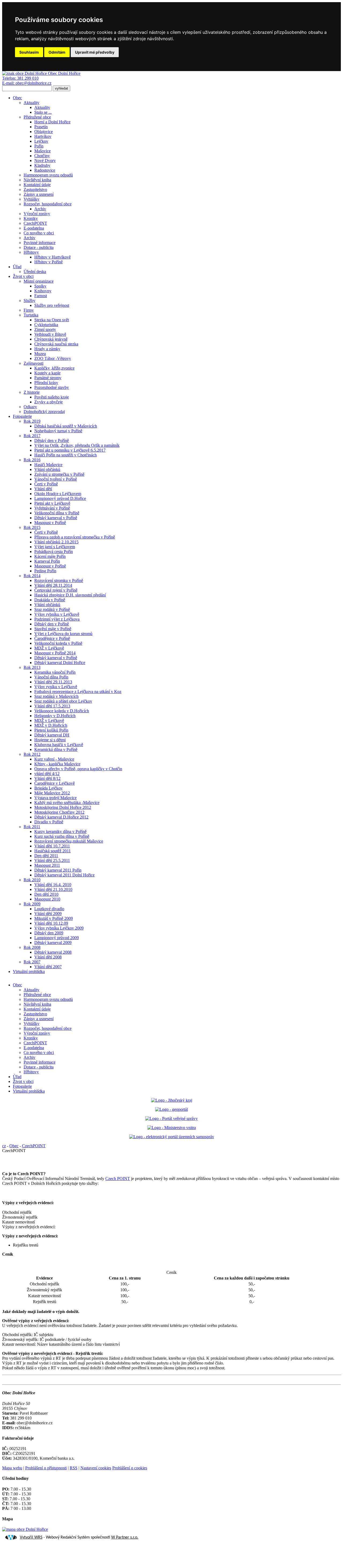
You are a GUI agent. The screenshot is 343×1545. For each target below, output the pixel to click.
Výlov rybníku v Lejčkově (56, 614)
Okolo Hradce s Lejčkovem (57, 493)
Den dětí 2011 (46, 855)
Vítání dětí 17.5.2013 (52, 706)
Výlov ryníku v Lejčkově (55, 686)
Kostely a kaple (47, 373)
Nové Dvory (45, 160)
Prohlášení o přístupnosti (46, 1468)
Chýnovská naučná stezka (56, 344)
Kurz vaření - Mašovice (54, 759)
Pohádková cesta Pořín (53, 551)
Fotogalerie (22, 416)
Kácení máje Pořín (50, 556)
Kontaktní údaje (37, 184)
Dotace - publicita (39, 247)
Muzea (40, 353)
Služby (29, 300)
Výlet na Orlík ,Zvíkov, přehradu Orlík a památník (77, 445)
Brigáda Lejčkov (48, 788)
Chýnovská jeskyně (51, 339)
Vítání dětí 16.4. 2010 (52, 884)
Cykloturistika (46, 324)
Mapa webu (12, 1468)
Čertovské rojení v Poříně (55, 590)
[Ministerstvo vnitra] (171, 1127)
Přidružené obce (37, 117)
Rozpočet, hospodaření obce (48, 204)
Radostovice (44, 170)
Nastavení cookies (95, 1468)
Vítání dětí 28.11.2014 (53, 585)
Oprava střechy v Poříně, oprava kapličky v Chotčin (78, 768)
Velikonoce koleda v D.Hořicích (61, 711)
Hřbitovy (31, 252)
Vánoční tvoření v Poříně (55, 479)
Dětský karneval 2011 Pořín (57, 870)
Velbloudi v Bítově (50, 334)
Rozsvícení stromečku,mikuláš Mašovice (68, 841)
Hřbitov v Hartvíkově (52, 257)
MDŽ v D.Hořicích (50, 725)
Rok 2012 (32, 754)
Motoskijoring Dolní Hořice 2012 (62, 807)
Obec (17, 97)
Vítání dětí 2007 (48, 966)
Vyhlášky (31, 199)
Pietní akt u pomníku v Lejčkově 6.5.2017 (70, 450)
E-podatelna (34, 228)
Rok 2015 (32, 527)
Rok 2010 (32, 879)
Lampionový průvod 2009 (56, 937)
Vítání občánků (47, 469)
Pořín (38, 146)
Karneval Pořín (47, 561)
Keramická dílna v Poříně (55, 749)
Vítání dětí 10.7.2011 (52, 846)
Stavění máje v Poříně (52, 628)
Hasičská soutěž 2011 (52, 851)
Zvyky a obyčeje (48, 402)
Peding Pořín (45, 571)
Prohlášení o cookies (129, 1468)
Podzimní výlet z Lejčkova (57, 619)
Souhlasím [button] (29, 52)
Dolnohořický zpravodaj (44, 411)
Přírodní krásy (46, 382)
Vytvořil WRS (31, 1537)
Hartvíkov (42, 136)
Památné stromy (47, 377)
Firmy (29, 310)
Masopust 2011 (47, 865)
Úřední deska (35, 271)
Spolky (40, 286)
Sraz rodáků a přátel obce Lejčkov (63, 701)
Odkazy (30, 406)
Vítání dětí (43, 488)
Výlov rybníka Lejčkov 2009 (59, 928)
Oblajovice (43, 131)
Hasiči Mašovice (48, 464)
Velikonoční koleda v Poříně (58, 643)
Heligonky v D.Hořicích (55, 715)
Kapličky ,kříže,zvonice (54, 368)
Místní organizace (39, 281)
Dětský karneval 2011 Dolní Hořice (64, 875)
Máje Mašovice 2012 (52, 793)
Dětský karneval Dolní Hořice (59, 662)
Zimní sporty (45, 329)
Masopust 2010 (47, 899)
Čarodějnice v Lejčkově (54, 783)
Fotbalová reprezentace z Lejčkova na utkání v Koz (77, 691)
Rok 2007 (32, 962)
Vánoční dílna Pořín (51, 677)
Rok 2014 (32, 575)
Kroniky (31, 218)
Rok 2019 (32, 421)
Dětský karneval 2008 (53, 952)
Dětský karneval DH (51, 735)
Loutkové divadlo (49, 908)
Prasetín (41, 126)
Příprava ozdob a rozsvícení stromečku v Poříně (74, 537)
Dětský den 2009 (48, 933)
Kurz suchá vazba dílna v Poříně (61, 836)
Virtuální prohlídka (29, 971)
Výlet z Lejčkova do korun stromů (63, 633)
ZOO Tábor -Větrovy (52, 358)
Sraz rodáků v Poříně (52, 609)
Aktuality (31, 102)
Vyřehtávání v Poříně (52, 508)
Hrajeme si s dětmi (50, 740)
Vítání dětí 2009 (48, 913)
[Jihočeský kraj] (171, 1100)
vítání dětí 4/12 (46, 773)
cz (4, 1146)
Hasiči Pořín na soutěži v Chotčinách (65, 455)
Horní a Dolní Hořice (52, 122)
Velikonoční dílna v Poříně (56, 513)
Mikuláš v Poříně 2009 (53, 918)
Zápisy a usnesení (39, 194)
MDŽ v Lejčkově (49, 648)
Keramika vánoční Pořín (55, 672)
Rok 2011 (32, 826)
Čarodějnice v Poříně (52, 638)
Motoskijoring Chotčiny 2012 (59, 812)
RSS (73, 1468)
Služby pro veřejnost (51, 305)
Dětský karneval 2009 (53, 942)
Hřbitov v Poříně (48, 262)
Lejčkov (41, 141)
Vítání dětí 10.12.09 (51, 923)
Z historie (32, 392)
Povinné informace (39, 242)
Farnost (40, 295)
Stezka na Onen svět (51, 320)
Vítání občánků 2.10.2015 (56, 542)
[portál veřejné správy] (171, 1118)
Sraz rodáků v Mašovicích (56, 696)
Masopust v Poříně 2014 (55, 653)
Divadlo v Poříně (48, 822)
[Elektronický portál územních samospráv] (171, 1136)
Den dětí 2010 (46, 894)
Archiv (40, 209)
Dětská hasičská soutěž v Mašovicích (65, 426)
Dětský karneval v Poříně (55, 517)
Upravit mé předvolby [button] (94, 52)
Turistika (31, 315)
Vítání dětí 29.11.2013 (53, 682)
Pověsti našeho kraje (51, 397)
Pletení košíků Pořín (51, 730)
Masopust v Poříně (50, 522)
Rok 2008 (32, 947)
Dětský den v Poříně (51, 440)
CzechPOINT (35, 223)
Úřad (17, 266)
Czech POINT (117, 1178)
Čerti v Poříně (46, 484)
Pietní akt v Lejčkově (52, 503)
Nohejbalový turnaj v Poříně (58, 431)
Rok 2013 (32, 667)
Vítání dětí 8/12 (47, 778)
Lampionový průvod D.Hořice (60, 498)
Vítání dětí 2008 (48, 957)
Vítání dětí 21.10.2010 (53, 889)
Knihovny (42, 291)
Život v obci (23, 276)
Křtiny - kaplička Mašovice (57, 764)
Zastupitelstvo (35, 189)
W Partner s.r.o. (124, 1537)
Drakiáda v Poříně (49, 600)
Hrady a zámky (47, 348)
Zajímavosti (33, 363)
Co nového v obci (39, 233)
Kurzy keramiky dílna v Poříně (60, 831)
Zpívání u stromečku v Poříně (59, 474)
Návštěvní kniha (37, 180)
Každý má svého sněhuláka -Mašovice (66, 802)
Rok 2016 (32, 460)
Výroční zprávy (37, 213)
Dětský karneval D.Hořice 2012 (61, 817)
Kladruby (42, 165)
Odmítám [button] (57, 52)
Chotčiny (42, 155)
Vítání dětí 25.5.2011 (52, 860)
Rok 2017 (32, 435)
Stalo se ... (43, 112)
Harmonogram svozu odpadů (48, 175)
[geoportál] (171, 1109)
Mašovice (42, 151)
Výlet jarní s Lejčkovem (54, 546)
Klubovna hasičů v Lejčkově (58, 744)
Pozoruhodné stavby (51, 387)
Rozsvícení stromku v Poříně (58, 580)
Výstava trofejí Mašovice (55, 797)
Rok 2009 (32, 904)
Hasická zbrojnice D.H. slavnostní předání (70, 595)
